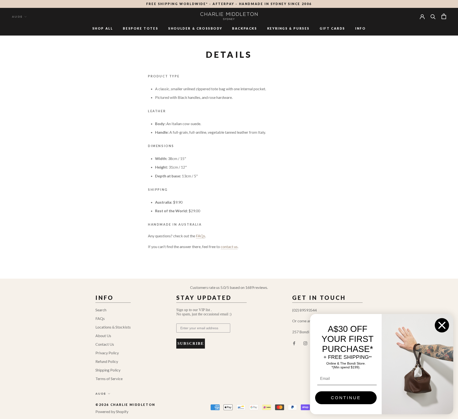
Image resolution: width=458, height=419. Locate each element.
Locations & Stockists (113, 327)
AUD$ (17, 16)
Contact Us (104, 344)
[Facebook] (294, 343)
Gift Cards (332, 28)
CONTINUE (346, 397)
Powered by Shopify (111, 411)
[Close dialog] (441, 325)
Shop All (102, 28)
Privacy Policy (107, 352)
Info (360, 28)
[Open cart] (444, 16)
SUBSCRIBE (190, 343)
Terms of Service (109, 378)
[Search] (433, 16)
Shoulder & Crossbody (195, 28)
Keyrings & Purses (288, 28)
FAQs (100, 318)
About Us (103, 335)
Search (100, 310)
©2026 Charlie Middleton (125, 405)
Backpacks (244, 28)
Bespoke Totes (140, 28)
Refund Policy (106, 361)
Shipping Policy (107, 370)
